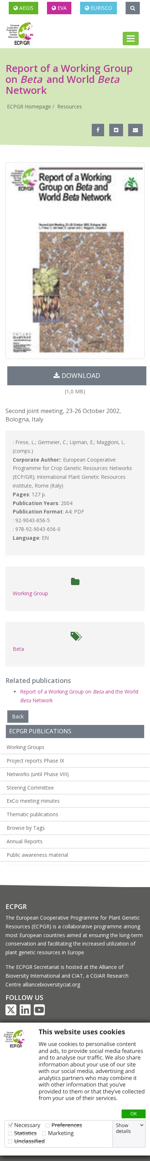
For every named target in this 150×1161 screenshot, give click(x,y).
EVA (61, 7)
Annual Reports (25, 841)
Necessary (27, 1125)
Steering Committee (30, 787)
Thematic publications (32, 814)
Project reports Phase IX (35, 760)
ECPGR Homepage (29, 106)
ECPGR (16, 906)
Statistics (25, 1133)
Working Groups (25, 747)
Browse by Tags (26, 827)
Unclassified (29, 1141)
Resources (69, 106)
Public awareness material (37, 854)
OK (133, 1113)
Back (18, 716)
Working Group (30, 593)
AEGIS (25, 7)
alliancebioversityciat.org (51, 984)
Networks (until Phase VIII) (38, 774)
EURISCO (100, 7)
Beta (18, 648)
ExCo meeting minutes (33, 800)
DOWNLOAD (80, 375)
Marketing (61, 1133)
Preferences (67, 1125)
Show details (123, 1128)
